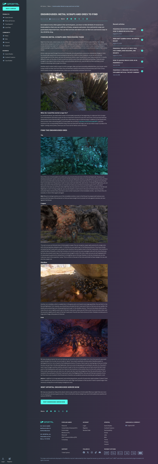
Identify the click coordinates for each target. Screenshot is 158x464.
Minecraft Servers (10, 21)
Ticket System (66, 452)
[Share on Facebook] (75, 19)
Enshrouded (65, 430)
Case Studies (8, 61)
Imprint (106, 444)
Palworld (64, 426)
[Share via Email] (71, 19)
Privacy (106, 442)
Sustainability (108, 430)
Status (106, 433)
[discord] (100, 453)
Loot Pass (8, 27)
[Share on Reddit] (87, 19)
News (6, 36)
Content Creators (10, 57)
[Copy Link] (67, 19)
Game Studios (9, 54)
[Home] (13, 4)
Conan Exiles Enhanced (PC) (69, 428)
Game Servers (9, 17)
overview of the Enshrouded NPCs (88, 121)
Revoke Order (86, 430)
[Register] (9, 459)
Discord (7, 42)
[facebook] (84, 453)
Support (7, 46)
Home (44, 6)
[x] (88, 453)
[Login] (3, 459)
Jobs (105, 435)
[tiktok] (96, 453)
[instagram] (92, 453)
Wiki (6, 39)
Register (85, 428)
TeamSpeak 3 (9, 24)
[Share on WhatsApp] (83, 19)
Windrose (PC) (66, 433)
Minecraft (64, 435)
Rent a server (11, 9)
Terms (106, 440)
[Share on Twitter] (79, 19)
